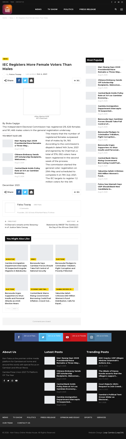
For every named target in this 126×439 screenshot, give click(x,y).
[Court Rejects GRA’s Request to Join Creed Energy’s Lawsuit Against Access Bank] (92, 387)
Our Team (7, 423)
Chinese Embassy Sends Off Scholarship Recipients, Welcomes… (28, 157)
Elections (60, 259)
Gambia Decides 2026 (64, 289)
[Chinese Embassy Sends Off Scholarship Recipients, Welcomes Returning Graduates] (7, 157)
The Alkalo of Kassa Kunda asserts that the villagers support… (110, 373)
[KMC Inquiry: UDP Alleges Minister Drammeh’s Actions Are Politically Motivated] (92, 361)
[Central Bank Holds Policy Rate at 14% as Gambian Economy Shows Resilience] (7, 171)
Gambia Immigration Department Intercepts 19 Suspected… (109, 108)
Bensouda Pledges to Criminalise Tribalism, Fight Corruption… (108, 134)
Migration (10, 259)
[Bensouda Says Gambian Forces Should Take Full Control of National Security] (41, 253)
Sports (88, 417)
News (38, 9)
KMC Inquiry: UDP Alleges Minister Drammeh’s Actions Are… (111, 360)
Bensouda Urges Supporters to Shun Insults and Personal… (109, 147)
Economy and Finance (40, 289)
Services (5, 2)
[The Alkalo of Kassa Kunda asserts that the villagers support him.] (92, 374)
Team (12, 2)
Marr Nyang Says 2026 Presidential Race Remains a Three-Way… (28, 143)
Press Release (87, 9)
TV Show (53, 9)
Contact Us (20, 2)
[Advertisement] (63, 37)
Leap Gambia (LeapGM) (113, 433)
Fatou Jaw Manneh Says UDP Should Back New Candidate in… (110, 186)
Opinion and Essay (69, 417)
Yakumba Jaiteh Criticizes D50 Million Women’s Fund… (110, 173)
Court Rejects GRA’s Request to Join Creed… (110, 385)
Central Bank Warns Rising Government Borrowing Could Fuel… (109, 160)
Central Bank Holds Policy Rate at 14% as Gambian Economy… (27, 170)
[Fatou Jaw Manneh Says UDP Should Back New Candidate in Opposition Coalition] (91, 187)
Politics (68, 9)
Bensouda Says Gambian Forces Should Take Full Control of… (110, 121)
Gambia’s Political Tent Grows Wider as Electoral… (110, 397)
